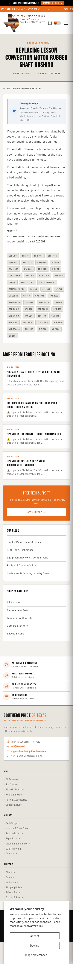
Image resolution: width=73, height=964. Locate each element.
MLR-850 (59, 275)
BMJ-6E (55, 269)
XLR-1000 (13, 322)
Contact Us (11, 853)
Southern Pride (25, 715)
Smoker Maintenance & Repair (24, 541)
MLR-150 (30, 275)
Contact (10, 877)
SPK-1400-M (14, 302)
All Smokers (13, 602)
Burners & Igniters (17, 625)
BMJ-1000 (41, 262)
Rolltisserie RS (17, 289)
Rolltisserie (27, 282)
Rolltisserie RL (47, 282)
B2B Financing (13, 848)
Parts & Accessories (16, 799)
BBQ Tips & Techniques (20, 549)
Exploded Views (14, 838)
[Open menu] (66, 23)
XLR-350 (29, 329)
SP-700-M (13, 295)
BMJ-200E (13, 269)
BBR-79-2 (52, 255)
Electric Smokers (15, 789)
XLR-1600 (58, 322)
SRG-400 (42, 316)
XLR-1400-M (42, 322)
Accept (34, 936)
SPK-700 (28, 309)
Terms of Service (15, 897)
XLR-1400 (27, 322)
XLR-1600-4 (14, 329)
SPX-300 (57, 309)
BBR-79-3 (13, 262)
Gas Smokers (13, 784)
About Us (10, 872)
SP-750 (26, 295)
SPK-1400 (54, 295)
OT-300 (12, 282)
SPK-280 (29, 302)
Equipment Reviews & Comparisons (27, 557)
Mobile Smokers (14, 794)
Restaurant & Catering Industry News (28, 573)
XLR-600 (43, 329)
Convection (14, 275)
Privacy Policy (13, 892)
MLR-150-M (44, 275)
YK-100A (56, 329)
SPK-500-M (14, 309)
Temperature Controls (19, 617)
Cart (50, 23)
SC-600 (33, 289)
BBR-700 (13, 255)
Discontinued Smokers (18, 843)
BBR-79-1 (38, 255)
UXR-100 (55, 316)
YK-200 (12, 336)
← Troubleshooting (37, 42)
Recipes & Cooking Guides (22, 565)
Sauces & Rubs (15, 633)
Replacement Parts (17, 610)
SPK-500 (59, 302)
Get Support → (36, 512)
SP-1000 (46, 289)
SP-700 (59, 289)
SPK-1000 (39, 295)
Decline (34, 945)
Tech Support (13, 823)
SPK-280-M (44, 302)
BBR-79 (25, 255)
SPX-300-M (14, 316)
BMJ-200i (28, 269)
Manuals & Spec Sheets (18, 828)
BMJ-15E (55, 262)
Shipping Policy (14, 887)
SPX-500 (29, 316)
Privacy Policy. (34, 925)
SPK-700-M (43, 309)
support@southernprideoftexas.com (28, 751)
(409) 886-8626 (18, 746)
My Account (12, 882)
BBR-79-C (27, 262)
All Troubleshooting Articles (24, 88)
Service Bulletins (14, 833)
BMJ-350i (42, 269)
